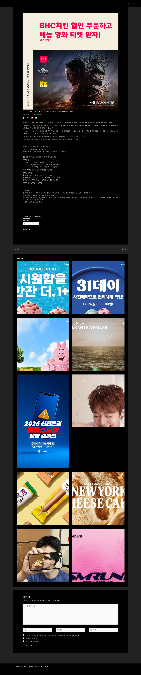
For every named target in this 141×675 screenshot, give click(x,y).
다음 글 (124, 249)
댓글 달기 (26, 114)
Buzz (31, 114)
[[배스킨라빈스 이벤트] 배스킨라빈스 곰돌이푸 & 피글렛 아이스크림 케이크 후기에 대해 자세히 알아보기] (43, 344)
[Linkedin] (36, 118)
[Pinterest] (32, 118)
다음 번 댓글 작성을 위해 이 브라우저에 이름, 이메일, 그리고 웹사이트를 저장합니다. (52, 635)
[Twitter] (28, 118)
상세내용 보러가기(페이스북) (32, 217)
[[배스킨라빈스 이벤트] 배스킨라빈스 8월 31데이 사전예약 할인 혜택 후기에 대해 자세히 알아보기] (98, 287)
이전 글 (16, 249)
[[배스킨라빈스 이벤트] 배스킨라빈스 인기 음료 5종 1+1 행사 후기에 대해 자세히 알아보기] (43, 287)
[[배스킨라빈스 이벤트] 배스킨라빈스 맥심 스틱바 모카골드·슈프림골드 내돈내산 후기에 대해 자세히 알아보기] (43, 498)
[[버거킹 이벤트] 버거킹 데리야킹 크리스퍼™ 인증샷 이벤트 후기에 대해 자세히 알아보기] (43, 555)
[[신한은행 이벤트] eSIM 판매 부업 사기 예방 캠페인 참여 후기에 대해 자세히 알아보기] (43, 421)
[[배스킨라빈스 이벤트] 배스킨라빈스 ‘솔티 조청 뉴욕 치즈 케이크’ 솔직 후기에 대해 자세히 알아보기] (98, 498)
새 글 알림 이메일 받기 (31, 641)
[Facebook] (23, 118)
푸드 (35, 114)
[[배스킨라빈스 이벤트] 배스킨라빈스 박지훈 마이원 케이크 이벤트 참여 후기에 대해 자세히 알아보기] (98, 401)
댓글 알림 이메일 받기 (31, 638)
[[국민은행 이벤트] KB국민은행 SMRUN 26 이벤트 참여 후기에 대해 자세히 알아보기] (98, 555)
